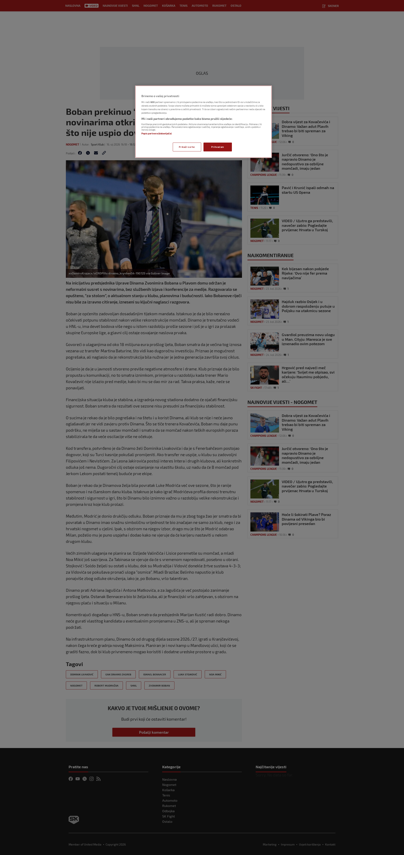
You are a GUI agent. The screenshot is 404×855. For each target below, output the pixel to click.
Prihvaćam (217, 147)
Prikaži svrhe (187, 147)
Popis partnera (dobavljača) (156, 133)
